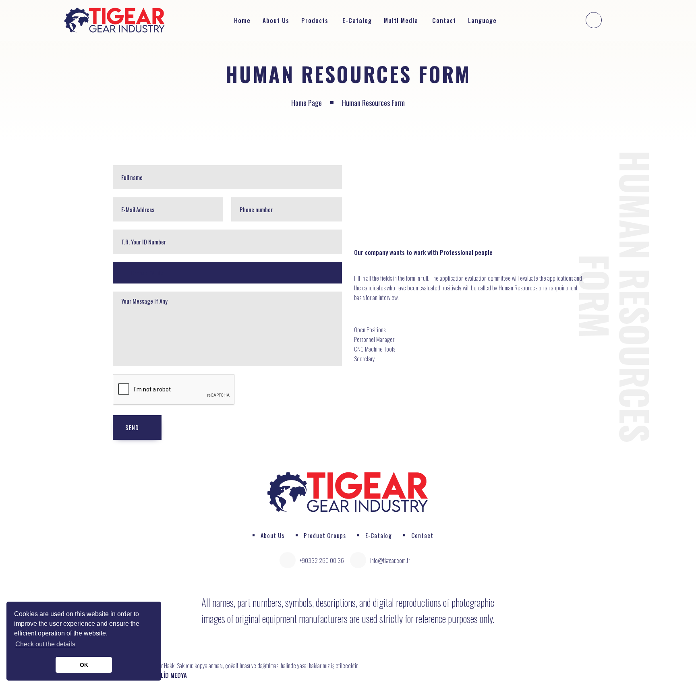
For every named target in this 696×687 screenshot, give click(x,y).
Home (242, 20)
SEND (132, 427)
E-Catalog (357, 20)
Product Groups (325, 535)
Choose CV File (146, 272)
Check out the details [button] (45, 644)
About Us (276, 20)
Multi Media (401, 20)
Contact (444, 20)
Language (483, 20)
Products (314, 20)
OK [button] (84, 665)
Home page (306, 102)
